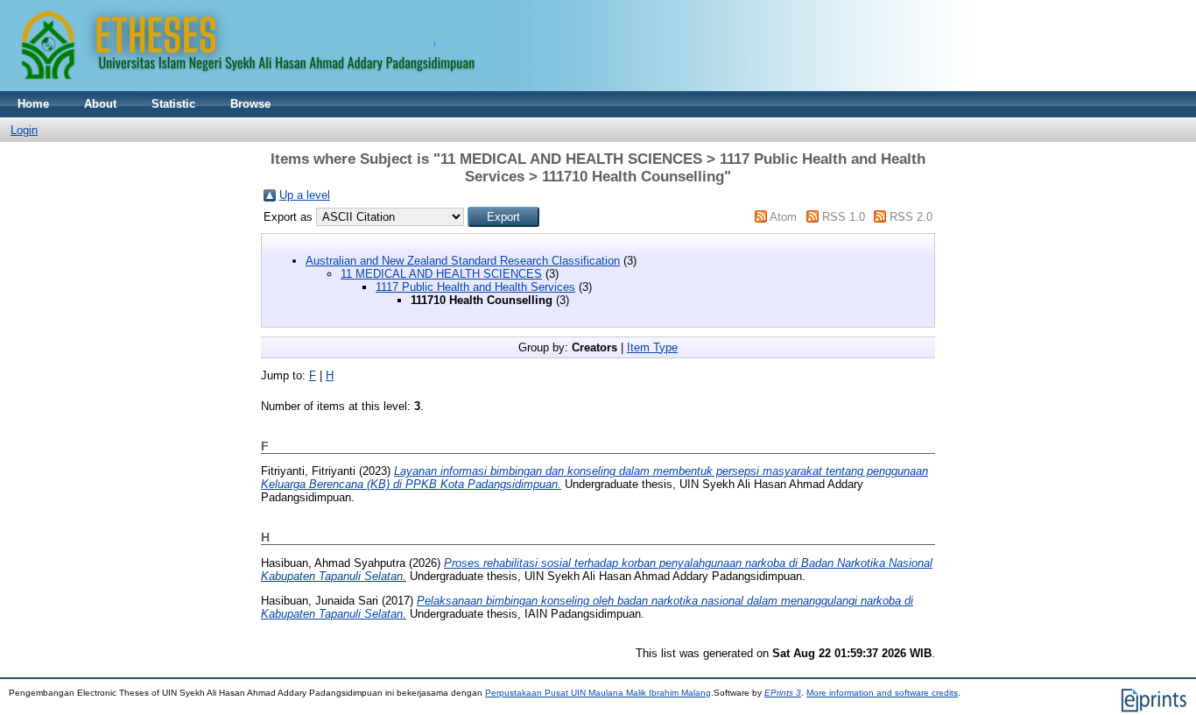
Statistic (173, 103)
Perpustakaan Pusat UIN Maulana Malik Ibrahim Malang (598, 692)
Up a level (304, 195)
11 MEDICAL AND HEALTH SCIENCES (441, 273)
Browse (250, 103)
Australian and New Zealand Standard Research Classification (463, 260)
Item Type (652, 347)
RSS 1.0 (843, 216)
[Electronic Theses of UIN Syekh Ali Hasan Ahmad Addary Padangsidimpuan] (486, 87)
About (100, 103)
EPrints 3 (782, 692)
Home (33, 103)
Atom (783, 216)
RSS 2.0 (911, 216)
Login (24, 130)
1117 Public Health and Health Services (475, 287)
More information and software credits (882, 692)
